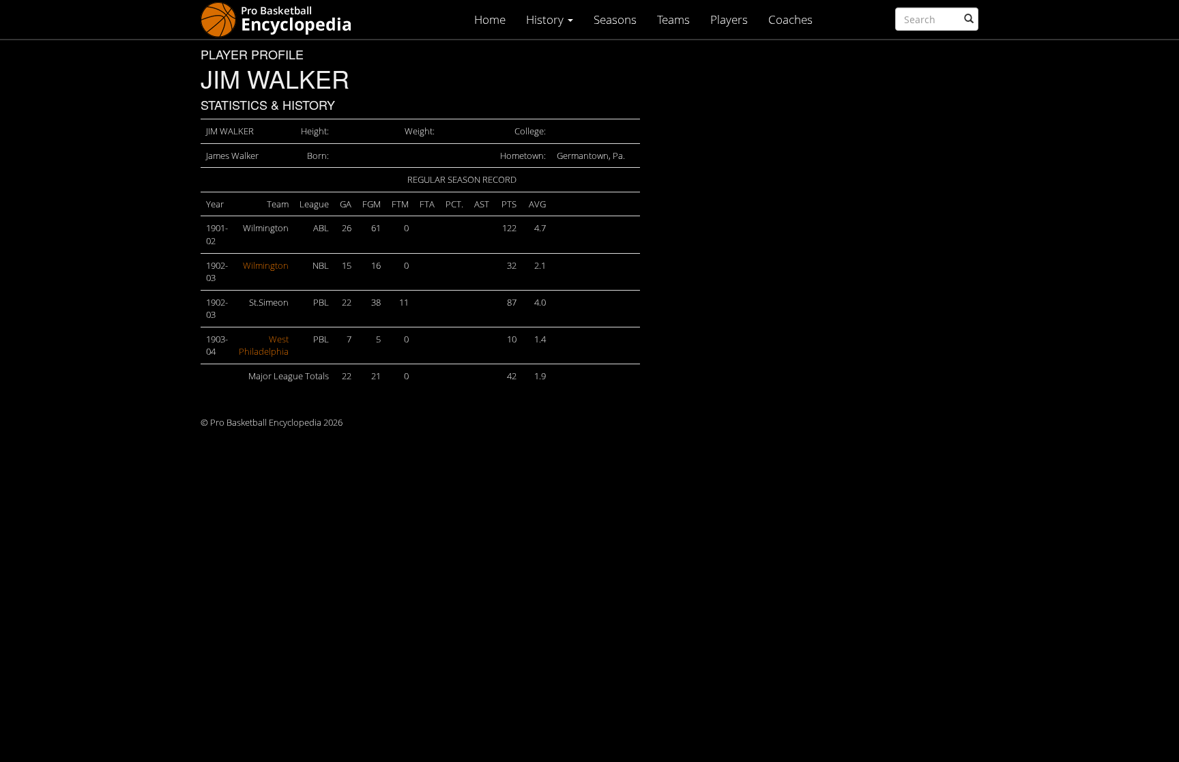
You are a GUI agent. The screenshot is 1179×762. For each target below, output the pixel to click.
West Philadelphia (264, 345)
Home (490, 19)
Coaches (790, 19)
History (546, 19)
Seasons (615, 19)
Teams (673, 19)
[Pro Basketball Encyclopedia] (281, 19)
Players (729, 19)
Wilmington (266, 265)
